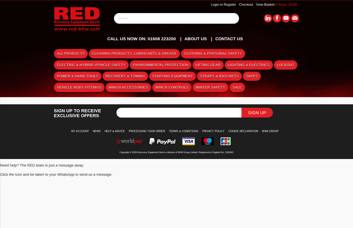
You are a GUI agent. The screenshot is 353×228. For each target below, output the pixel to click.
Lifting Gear (208, 65)
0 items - (286, 4)
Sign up (257, 112)
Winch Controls (172, 87)
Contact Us (229, 38)
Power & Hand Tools (77, 76)
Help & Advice (115, 131)
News (97, 131)
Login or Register (223, 4)
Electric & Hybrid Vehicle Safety (91, 65)
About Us (195, 38)
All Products (71, 53)
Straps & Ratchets (219, 76)
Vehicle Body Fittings (79, 87)
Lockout (285, 65)
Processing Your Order (147, 131)
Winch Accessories (128, 87)
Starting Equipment (172, 76)
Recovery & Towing (125, 76)
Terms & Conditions (183, 131)
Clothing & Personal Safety (213, 53)
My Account (80, 131)
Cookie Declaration (243, 131)
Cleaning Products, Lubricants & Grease (134, 53)
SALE (237, 87)
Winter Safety (210, 87)
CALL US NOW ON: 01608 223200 (141, 38)
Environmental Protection (160, 65)
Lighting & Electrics (249, 65)
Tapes (252, 76)
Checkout (246, 4)
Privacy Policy (213, 131)
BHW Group (270, 131)
